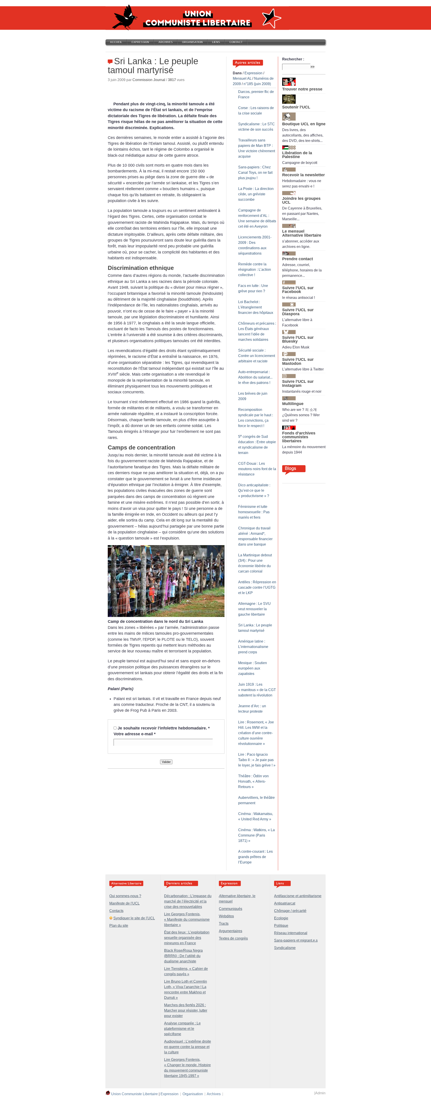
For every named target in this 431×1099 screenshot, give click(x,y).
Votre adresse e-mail (135, 734)
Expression (140, 42)
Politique (281, 925)
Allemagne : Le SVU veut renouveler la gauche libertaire (254, 609)
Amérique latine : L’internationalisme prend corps (253, 646)
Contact (235, 42)
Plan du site (118, 925)
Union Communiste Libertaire (134, 1094)
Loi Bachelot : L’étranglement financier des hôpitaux (255, 307)
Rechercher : (293, 59)
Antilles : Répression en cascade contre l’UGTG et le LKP (257, 587)
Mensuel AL (242, 78)
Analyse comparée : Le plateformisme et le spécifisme (182, 1028)
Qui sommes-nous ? (125, 896)
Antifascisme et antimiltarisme (297, 896)
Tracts (224, 923)
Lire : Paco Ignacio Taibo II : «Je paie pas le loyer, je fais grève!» (256, 760)
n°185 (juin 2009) (257, 84)
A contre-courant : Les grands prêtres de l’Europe (255, 857)
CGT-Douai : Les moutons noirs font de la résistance (257, 469)
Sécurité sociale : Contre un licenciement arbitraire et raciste (256, 355)
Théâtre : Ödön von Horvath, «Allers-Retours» (253, 781)
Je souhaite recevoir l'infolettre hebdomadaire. (164, 728)
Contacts (116, 911)
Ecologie (281, 918)
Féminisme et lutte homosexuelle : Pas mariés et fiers (254, 512)
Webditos (226, 916)
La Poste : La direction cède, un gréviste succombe (256, 194)
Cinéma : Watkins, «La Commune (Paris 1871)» (256, 835)
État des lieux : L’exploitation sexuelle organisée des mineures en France (186, 937)
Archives (165, 42)
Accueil (116, 42)
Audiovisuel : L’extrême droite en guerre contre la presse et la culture (187, 1047)
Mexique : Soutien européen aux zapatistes (252, 668)
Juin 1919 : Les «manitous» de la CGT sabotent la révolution (257, 690)
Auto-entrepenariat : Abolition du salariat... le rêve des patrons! (255, 377)
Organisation (192, 42)
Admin (320, 1093)
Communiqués (230, 909)
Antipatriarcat (284, 903)
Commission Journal (148, 80)
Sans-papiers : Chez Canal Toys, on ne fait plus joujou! (255, 172)
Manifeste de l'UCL (124, 903)
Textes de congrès (233, 938)
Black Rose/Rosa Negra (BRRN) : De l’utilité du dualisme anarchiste (183, 956)
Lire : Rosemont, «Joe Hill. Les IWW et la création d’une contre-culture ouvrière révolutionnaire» (256, 733)
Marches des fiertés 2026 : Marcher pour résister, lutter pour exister (185, 1010)
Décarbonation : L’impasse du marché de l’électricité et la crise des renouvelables (187, 901)
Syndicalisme (285, 948)
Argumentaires (230, 931)
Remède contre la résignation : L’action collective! (254, 269)
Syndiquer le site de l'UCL (134, 918)
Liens (216, 42)
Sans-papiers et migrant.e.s (296, 940)
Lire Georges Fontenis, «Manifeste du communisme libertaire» (187, 919)
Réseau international (290, 933)
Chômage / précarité (290, 911)
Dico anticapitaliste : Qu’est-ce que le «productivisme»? (254, 490)
